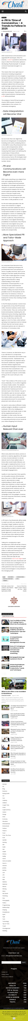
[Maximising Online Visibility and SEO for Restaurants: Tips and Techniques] (5, 629)
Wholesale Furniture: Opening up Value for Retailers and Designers (18, 731)
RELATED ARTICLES (7, 614)
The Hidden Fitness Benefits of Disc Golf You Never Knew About (18, 707)
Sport (3, 914)
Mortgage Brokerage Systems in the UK (17, 658)
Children (4, 802)
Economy (4, 819)
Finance (4, 830)
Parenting (5, 896)
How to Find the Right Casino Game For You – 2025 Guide (20, 588)
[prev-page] (3, 674)
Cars (3, 798)
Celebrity (4, 800)
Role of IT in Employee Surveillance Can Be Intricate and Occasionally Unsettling (17, 649)
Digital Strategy (8, 578)
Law (3, 872)
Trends (5, 580)
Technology (5, 921)
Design (4, 814)
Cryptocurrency (6, 809)
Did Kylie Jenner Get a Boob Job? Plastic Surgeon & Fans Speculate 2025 (8, 588)
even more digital (17, 558)
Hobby (4, 856)
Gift (3, 844)
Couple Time (5, 805)
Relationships (5, 907)
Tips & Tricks (5, 923)
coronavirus (20, 577)
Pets (3, 898)
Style (3, 916)
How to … (5, 863)
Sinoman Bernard (7, 31)
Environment (5, 826)
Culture (4, 812)
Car (3, 688)
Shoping (4, 909)
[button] (2, 11)
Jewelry (4, 868)
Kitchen (4, 870)
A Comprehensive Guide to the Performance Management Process (17, 639)
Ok (14, 1018)
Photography (5, 900)
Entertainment (6, 823)
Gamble (4, 840)
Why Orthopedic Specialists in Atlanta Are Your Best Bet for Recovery (18, 755)
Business (8, 15)
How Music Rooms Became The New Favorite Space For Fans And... (18, 770)
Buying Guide (5, 793)
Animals (4, 784)
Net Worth (5, 893)
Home (3, 15)
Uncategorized (6, 928)
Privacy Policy (5, 974)
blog (3, 789)
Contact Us (4, 972)
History (4, 854)
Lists (3, 877)
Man (3, 879)
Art (3, 786)
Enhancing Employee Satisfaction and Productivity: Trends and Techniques (17, 667)
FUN (3, 837)
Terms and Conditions (7, 976)
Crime (4, 807)
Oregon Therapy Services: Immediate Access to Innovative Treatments (17, 739)
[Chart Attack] (14, 4)
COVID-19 (10, 60)
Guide (4, 847)
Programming (6, 905)
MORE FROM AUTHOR (8, 616)
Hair (3, 849)
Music (4, 891)
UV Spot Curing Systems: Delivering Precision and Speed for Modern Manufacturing (18, 723)
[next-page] (5, 674)
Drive (3, 816)
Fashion (4, 828)
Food (3, 833)
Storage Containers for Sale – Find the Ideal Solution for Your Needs (18, 762)
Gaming (4, 842)
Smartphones (6, 912)
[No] (26, 1015)
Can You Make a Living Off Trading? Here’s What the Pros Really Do (18, 622)
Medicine (4, 884)
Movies (4, 886)
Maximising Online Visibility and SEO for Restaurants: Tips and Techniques (17, 630)
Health (4, 851)
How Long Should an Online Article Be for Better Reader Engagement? (18, 715)
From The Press (6, 835)
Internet (4, 865)
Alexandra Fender (6, 695)
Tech (3, 919)
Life (3, 875)
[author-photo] (14, 604)
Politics (4, 903)
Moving (4, 889)
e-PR (3, 96)
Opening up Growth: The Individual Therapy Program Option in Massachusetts (18, 747)
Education (5, 821)
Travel (4, 926)
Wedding (4, 930)
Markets (4, 882)
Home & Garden (6, 861)
